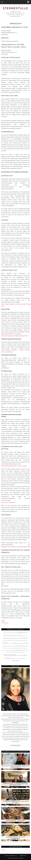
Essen (20, 638)
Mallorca (12, 646)
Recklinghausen (19, 650)
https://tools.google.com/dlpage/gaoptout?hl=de (14, 335)
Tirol (12, 658)
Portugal (12, 650)
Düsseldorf (14, 638)
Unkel (15, 658)
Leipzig (4, 646)
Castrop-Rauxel (16, 635)
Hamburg (24, 640)
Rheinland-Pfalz (21, 652)
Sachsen (18, 655)
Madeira (8, 646)
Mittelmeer (26, 646)
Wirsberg (18, 658)
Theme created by (15, 858)
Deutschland (24, 635)
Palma (8, 650)
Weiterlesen (15, 745)
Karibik (23, 643)
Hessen (10, 643)
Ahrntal (5, 632)
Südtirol (8, 658)
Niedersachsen (18, 648)
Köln (27, 643)
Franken (25, 638)
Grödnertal (14, 640)
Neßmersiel (6, 648)
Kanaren (19, 643)
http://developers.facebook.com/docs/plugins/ (14, 466)
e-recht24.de (4, 622)
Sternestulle (15, 8)
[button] (29, 2)
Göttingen (19, 640)
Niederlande (11, 648)
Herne (5, 643)
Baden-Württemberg (12, 632)
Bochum (7, 635)
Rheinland (14, 652)
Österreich (15, 661)
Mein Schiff (19, 646)
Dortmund (6, 638)
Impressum (22, 855)
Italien (14, 643)
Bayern (20, 632)
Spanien (24, 655)
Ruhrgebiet (10, 654)
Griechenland (7, 640)
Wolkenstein (23, 658)
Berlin (25, 633)
